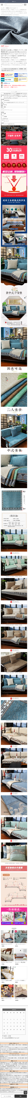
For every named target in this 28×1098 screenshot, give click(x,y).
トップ (2, 8)
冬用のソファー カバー (11, 8)
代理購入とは (6, 83)
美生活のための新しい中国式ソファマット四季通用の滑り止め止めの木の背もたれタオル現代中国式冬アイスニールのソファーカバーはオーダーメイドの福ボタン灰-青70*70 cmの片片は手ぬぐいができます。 (14, 12)
